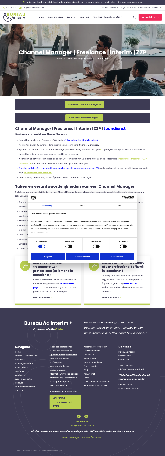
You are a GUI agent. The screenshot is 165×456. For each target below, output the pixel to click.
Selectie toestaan (82, 257)
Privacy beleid (90, 358)
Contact (19, 390)
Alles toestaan (117, 257)
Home (18, 352)
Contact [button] (84, 17)
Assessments (21, 367)
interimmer (123, 158)
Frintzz (59, 329)
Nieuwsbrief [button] (157, 7)
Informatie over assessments (63, 377)
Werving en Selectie (24, 363)
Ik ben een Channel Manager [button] (83, 117)
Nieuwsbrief (89, 374)
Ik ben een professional (61, 346)
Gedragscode (90, 366)
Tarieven (19, 382)
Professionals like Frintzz (95, 385)
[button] (82, 2)
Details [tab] (83, 206)
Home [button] (41, 17)
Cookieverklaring (92, 350)
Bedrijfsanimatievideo (25, 386)
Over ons (19, 371)
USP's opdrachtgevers (60, 381)
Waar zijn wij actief (23, 379)
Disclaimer (89, 354)
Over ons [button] (104, 7)
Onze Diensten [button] (55, 17)
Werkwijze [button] (114, 7)
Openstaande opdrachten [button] (138, 7)
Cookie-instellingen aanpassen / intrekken (81, 437)
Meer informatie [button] (41, 297)
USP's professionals (59, 385)
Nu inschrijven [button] (149, 17)
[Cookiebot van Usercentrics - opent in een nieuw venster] (123, 197)
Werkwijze (20, 375)
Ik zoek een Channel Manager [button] (83, 104)
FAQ (86, 370)
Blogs (86, 377)
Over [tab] (119, 206)
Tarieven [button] (71, 17)
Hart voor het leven (93, 362)
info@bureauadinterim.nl (132, 369)
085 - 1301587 (126, 365)
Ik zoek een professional (61, 350)
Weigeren (48, 257)
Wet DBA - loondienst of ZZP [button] (107, 17)
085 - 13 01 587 (82, 421)
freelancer (136, 158)
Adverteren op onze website (63, 391)
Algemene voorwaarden (95, 346)
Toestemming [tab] (46, 206)
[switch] (68, 246)
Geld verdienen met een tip (97, 381)
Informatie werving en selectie (64, 374)
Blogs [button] (123, 7)
